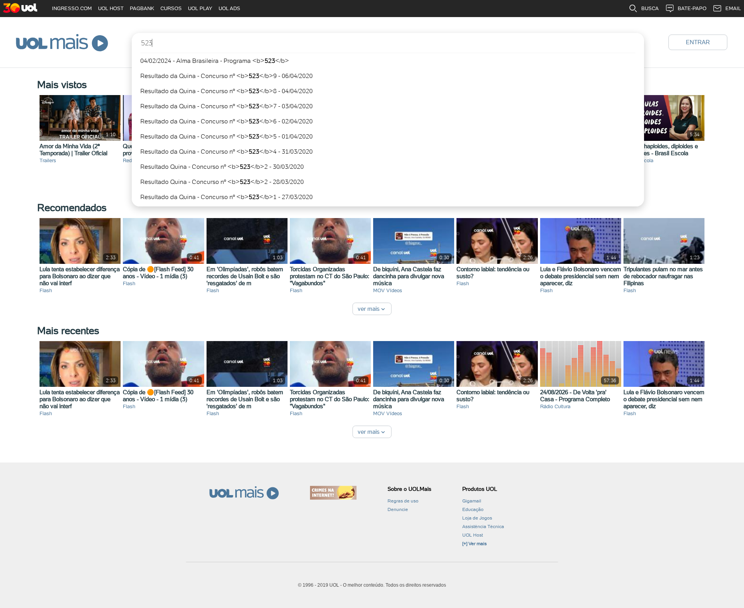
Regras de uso (403, 501)
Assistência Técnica (483, 526)
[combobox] (388, 119)
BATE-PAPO (692, 8)
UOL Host (472, 535)
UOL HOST (111, 8)
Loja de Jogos (477, 518)
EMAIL (733, 8)
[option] (388, 60)
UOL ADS (229, 8)
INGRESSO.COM (72, 8)
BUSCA (650, 8)
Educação (473, 509)
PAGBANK (142, 8)
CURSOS (171, 8)
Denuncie (398, 509)
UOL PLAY (200, 8)
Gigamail (471, 501)
